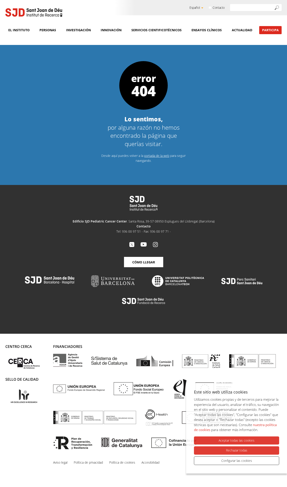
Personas (47, 30)
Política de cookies (122, 462)
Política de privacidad (88, 462)
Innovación (111, 30)
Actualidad (242, 30)
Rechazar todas (236, 450)
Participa (270, 30)
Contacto (219, 7)
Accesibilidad (150, 462)
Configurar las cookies (236, 460)
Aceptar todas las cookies (236, 440)
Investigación (78, 30)
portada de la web (156, 155)
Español (194, 7)
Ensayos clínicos (206, 30)
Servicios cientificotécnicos (156, 30)
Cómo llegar (143, 262)
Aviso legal (60, 462)
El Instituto (19, 30)
